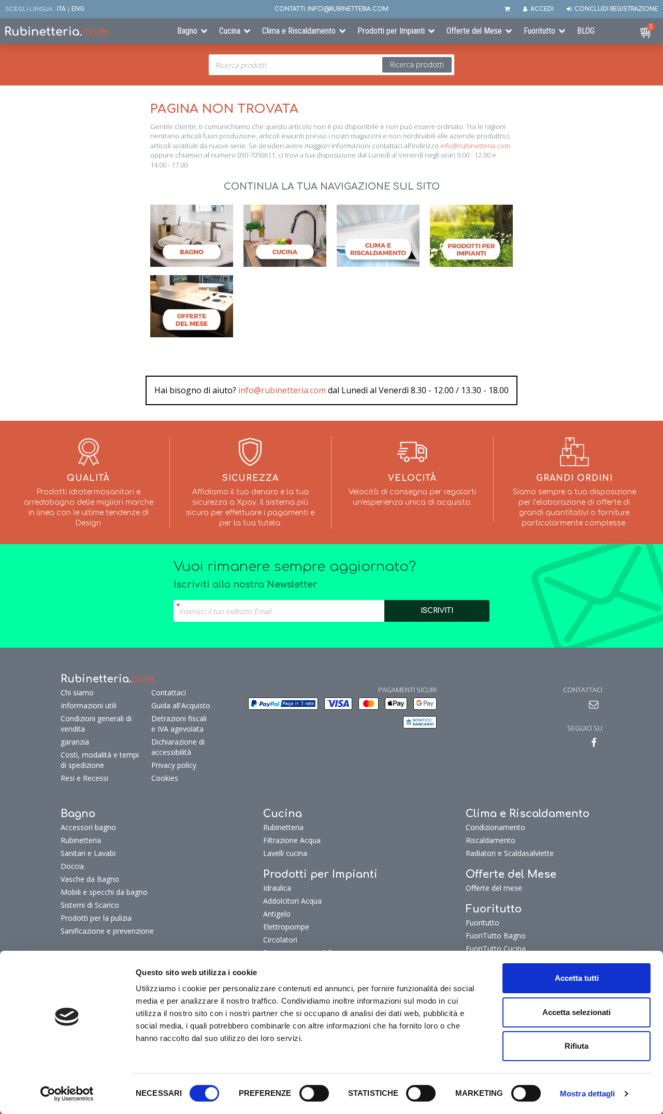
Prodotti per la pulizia (96, 918)
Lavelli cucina (285, 853)
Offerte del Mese (474, 31)
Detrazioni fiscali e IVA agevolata (179, 723)
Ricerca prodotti (417, 64)
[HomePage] (83, 31)
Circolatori (280, 940)
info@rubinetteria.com (475, 145)
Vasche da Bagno (90, 879)
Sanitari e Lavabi (88, 853)
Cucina (229, 31)
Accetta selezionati (576, 1012)
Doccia (72, 866)
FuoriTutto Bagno (496, 935)
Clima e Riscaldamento (299, 31)
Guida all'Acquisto (180, 705)
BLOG (586, 31)
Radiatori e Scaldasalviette (510, 853)
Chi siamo (77, 692)
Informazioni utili (89, 705)
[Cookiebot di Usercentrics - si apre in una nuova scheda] (67, 1094)
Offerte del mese (494, 888)
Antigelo (277, 914)
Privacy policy (173, 765)
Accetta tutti (577, 978)
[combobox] (331, 64)
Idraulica (277, 888)
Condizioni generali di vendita (96, 723)
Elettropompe (286, 927)
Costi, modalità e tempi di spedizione (100, 760)
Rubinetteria (81, 840)
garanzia (75, 742)
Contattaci (168, 692)
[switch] (314, 1093)
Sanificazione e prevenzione (107, 931)
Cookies (164, 778)
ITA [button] (61, 9)
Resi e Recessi (84, 778)
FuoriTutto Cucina (496, 948)
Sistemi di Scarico (90, 905)
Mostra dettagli (587, 1093)
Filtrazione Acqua (292, 840)
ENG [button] (77, 9)
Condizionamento (495, 827)
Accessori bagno (88, 827)
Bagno (187, 31)
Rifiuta (576, 1045)
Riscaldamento (490, 840)
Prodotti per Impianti (391, 31)
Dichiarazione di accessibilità (178, 747)
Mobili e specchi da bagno (104, 892)
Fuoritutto (539, 31)
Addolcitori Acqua (292, 901)
